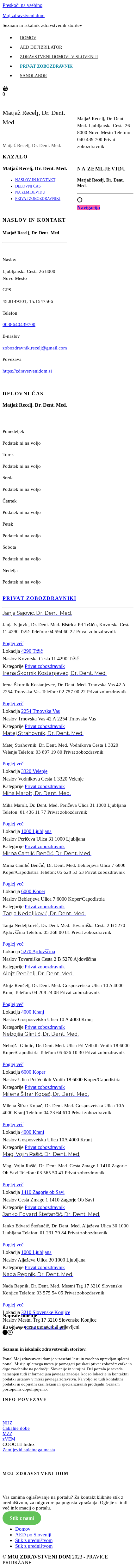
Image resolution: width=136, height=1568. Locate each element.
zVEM (9, 1438)
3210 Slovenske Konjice (45, 1312)
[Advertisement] (105, 385)
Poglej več (13, 643)
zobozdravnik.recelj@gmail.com (35, 347)
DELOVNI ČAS (28, 186)
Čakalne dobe (16, 1428)
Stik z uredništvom (34, 1540)
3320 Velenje (34, 771)
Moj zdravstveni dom (24, 15)
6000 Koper (33, 891)
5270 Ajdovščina (38, 951)
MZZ (7, 1433)
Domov (28, 37)
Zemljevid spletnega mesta (29, 1449)
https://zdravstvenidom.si (27, 370)
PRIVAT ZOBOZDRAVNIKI (37, 198)
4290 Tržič (32, 651)
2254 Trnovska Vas (40, 711)
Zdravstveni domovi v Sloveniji (59, 56)
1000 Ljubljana (36, 831)
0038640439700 (19, 324)
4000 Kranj (32, 1012)
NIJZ (7, 1422)
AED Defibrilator (41, 47)
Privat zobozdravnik (46, 66)
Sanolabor (33, 75)
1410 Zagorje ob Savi (43, 1192)
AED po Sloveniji (33, 1534)
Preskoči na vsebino (22, 5)
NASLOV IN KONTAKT (35, 180)
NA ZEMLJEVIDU (30, 192)
